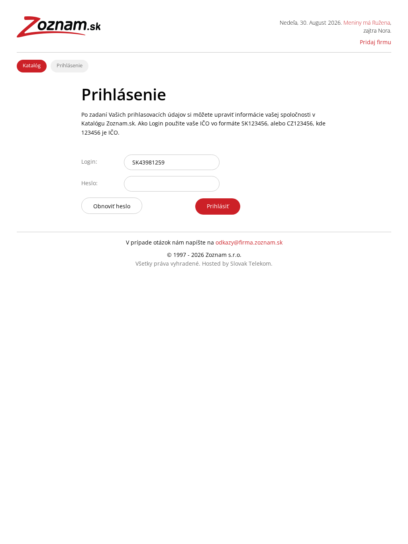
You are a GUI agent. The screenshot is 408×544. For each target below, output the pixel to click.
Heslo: (89, 183)
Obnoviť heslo (111, 206)
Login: (89, 161)
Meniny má (366, 22)
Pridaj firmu (375, 42)
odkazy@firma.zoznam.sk (249, 242)
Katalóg (32, 65)
